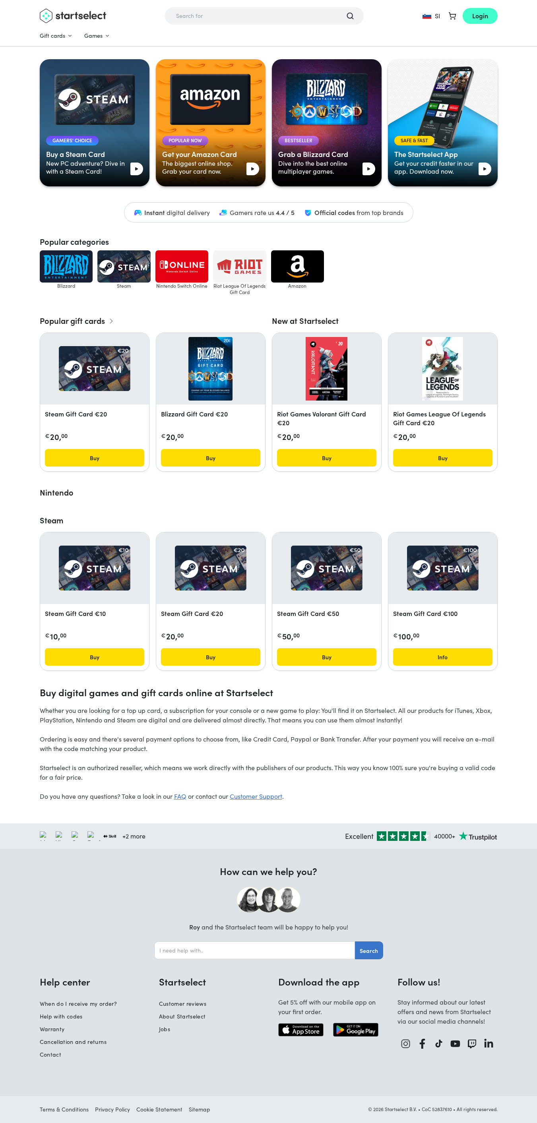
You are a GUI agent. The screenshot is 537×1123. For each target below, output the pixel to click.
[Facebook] (422, 1044)
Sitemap (199, 1109)
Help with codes (61, 1016)
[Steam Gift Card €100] (443, 568)
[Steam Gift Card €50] (327, 568)
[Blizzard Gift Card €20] (210, 369)
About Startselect (182, 1016)
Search (369, 951)
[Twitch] (472, 1044)
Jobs (164, 1029)
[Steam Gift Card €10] (94, 568)
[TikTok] (439, 1044)
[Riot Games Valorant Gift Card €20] (327, 369)
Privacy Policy (112, 1109)
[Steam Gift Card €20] (94, 368)
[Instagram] (405, 1044)
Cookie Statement (159, 1109)
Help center (65, 981)
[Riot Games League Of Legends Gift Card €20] (442, 369)
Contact (50, 1054)
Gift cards (52, 35)
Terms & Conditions (64, 1109)
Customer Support (256, 796)
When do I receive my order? (78, 1003)
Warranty (52, 1029)
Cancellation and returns (73, 1042)
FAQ (180, 796)
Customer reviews (183, 1003)
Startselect (182, 981)
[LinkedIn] (489, 1044)
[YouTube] (455, 1044)
